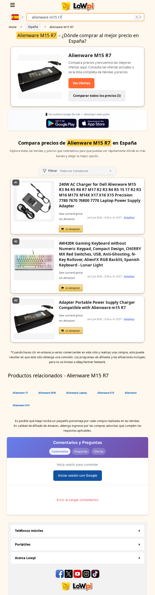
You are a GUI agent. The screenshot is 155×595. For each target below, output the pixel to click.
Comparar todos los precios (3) (97, 95)
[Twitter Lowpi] (69, 573)
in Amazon (73, 229)
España (33, 27)
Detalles (129, 217)
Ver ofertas (81, 83)
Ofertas (98, 451)
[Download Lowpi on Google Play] (61, 123)
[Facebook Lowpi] (60, 573)
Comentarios (60, 451)
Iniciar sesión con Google (77, 475)
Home (12, 27)
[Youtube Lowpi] (77, 573)
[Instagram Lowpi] (86, 573)
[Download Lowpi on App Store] (94, 123)
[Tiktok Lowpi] (95, 573)
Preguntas (80, 451)
